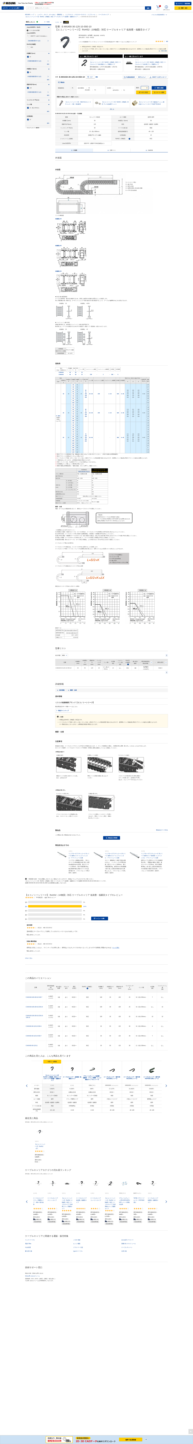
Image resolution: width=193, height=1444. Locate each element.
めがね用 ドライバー (127, 1240)
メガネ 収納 (76, 1240)
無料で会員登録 (130, 1440)
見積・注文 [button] (184, 8)
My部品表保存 (130, 77)
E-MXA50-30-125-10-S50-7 (33, 1036)
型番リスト (113, 150)
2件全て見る (28, 958)
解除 (48, 64)
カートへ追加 (160, 92)
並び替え (151, 662)
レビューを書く (100, 918)
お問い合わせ (166, 9)
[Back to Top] (190, 1431)
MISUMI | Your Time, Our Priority (11, 2)
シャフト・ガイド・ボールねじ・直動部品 (49, 14)
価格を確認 (160, 88)
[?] (129, 138)
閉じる (146, 1439)
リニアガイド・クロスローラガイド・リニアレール (80, 14)
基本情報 (62, 690)
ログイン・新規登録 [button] (184, 3)
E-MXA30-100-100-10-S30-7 (34, 997)
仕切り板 (124, 1251)
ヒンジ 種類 (76, 1243)
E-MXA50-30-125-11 (31, 1045)
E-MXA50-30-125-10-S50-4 (33, 1026)
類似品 (62, 82)
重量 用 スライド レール (128, 1243)
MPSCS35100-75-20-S (84, 471)
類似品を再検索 (112, 838)
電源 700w (28, 1243)
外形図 (75, 150)
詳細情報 (150, 150)
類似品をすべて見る (162, 830)
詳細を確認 (164, 51)
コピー (91, 77)
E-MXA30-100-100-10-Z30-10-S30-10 (34, 1016)
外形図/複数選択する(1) (34, 61)
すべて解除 (47, 21)
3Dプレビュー (142, 77)
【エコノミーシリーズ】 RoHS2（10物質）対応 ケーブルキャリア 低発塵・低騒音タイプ (51, 16)
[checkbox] (38, 36)
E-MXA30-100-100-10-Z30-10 (34, 1007)
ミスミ (57, 22)
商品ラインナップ (63, 710)
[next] (166, 1085)
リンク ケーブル (30, 1240)
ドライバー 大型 (78, 1247)
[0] (158, 7)
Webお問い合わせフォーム (32, 1276)
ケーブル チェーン (126, 1247)
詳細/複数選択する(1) (34, 41)
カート (158, 9)
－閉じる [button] (111, 109)
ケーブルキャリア (104, 14)
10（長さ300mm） (35, 108)
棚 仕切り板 (28, 1251)
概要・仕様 (73, 690)
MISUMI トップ (29, 14)
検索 (148, 8)
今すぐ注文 (144, 92)
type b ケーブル (78, 1251)
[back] (26, 1085)
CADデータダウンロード (159, 77)
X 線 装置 (28, 1247)
